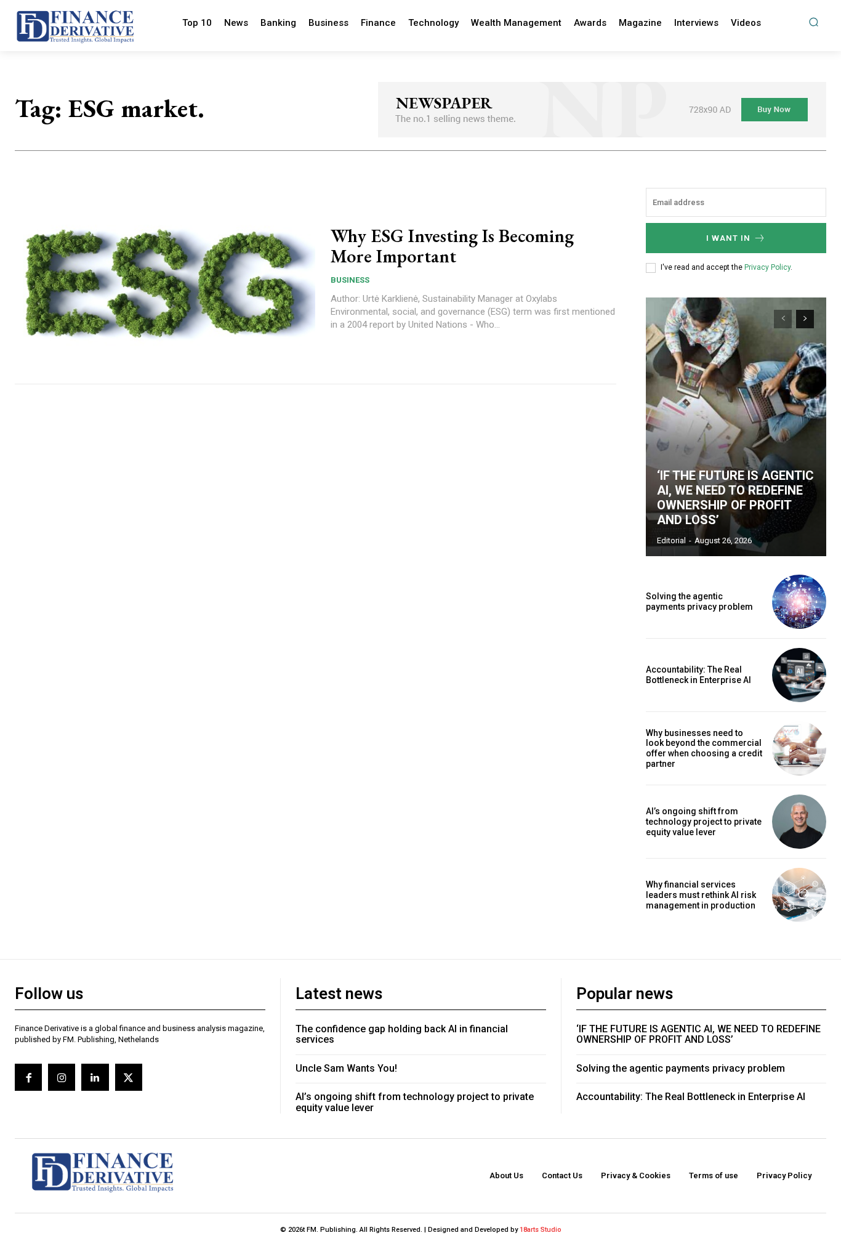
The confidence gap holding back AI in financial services (402, 1034)
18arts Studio (540, 1230)
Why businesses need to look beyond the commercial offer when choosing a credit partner (704, 748)
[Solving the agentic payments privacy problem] (799, 602)
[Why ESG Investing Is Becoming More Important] (165, 278)
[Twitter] (128, 1077)
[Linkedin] (94, 1077)
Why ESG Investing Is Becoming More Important (452, 246)
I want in (728, 238)
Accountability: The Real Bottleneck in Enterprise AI (698, 675)
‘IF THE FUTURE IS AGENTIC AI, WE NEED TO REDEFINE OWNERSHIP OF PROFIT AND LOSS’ (735, 497)
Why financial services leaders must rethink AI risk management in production (701, 895)
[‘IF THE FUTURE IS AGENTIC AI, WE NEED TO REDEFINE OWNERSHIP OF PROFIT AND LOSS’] (736, 426)
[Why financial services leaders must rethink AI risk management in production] (799, 895)
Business (350, 280)
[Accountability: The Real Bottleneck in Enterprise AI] (799, 675)
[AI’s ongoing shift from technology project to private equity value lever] (799, 822)
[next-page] (805, 319)
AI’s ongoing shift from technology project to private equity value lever (704, 821)
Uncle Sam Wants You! (346, 1068)
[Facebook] (28, 1077)
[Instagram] (61, 1077)
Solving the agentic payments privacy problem (699, 601)
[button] (813, 21)
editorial (671, 540)
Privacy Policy (767, 267)
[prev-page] (783, 319)
